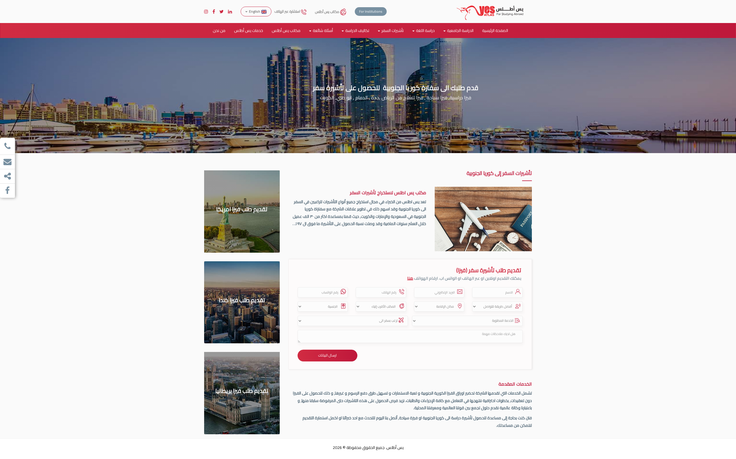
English (254, 11)
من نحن (219, 30)
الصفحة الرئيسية (495, 30)
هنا (410, 278)
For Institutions (370, 11)
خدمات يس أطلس (248, 30)
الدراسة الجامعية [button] (460, 30)
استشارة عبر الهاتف (287, 11)
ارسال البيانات (327, 355)
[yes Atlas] (490, 7)
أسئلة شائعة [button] (323, 30)
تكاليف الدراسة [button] (357, 30)
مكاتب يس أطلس (327, 11)
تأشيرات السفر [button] (393, 30)
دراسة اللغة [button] (425, 30)
